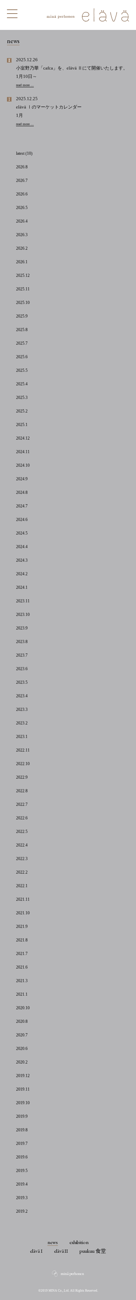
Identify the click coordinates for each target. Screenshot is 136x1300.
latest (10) (24, 153)
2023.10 (23, 614)
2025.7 (22, 343)
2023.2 (22, 723)
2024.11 (23, 451)
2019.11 (23, 1089)
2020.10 (23, 1007)
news (52, 1242)
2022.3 (22, 858)
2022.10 (23, 763)
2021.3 (22, 980)
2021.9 (22, 926)
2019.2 (22, 1211)
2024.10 (23, 465)
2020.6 (22, 1048)
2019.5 (22, 1170)
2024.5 (22, 533)
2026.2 (22, 248)
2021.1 (22, 994)
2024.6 (22, 519)
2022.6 (22, 818)
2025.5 (22, 370)
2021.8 (22, 940)
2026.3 (22, 234)
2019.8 (22, 1130)
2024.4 (22, 546)
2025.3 (22, 397)
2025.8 (22, 329)
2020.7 (22, 1035)
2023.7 (22, 655)
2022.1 (22, 885)
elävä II (61, 1250)
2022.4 (22, 845)
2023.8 (22, 641)
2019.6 (22, 1157)
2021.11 (23, 899)
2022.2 (22, 872)
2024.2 (22, 573)
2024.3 (22, 560)
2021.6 (22, 967)
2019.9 (22, 1116)
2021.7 (22, 953)
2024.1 (22, 587)
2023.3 (22, 709)
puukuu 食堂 (93, 1250)
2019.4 (22, 1184)
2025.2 (22, 411)
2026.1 (22, 261)
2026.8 (22, 166)
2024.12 (23, 438)
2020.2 (22, 1062)
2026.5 (22, 207)
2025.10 (23, 302)
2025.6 (22, 356)
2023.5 (22, 682)
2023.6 (22, 668)
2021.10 (23, 912)
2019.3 (22, 1197)
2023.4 (22, 695)
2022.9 (22, 777)
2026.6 (22, 194)
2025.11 (23, 289)
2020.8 (22, 1021)
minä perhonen (72, 1273)
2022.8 (22, 790)
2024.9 (22, 478)
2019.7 (22, 1143)
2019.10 (23, 1102)
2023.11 (23, 601)
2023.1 (22, 736)
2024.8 (22, 492)
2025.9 (22, 316)
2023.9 (22, 628)
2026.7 (22, 180)
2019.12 (23, 1075)
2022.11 (23, 750)
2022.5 (22, 831)
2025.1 (22, 424)
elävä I (36, 1250)
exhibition (79, 1242)
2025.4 (22, 384)
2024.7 (22, 506)
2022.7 (22, 804)
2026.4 (22, 221)
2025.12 (23, 275)
